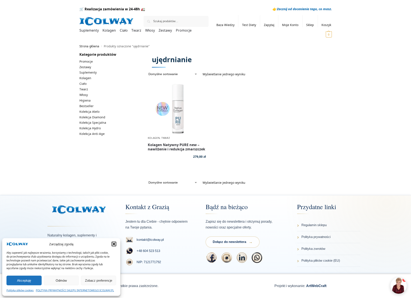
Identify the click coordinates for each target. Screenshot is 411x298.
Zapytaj (269, 25)
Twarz (165, 137)
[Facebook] (212, 258)
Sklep (310, 25)
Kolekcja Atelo (89, 112)
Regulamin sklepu (314, 225)
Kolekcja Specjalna (92, 122)
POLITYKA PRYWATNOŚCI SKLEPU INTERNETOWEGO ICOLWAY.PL (75, 290)
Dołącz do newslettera (229, 242)
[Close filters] (145, 55)
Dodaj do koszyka (177, 169)
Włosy (83, 95)
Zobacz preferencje (98, 280)
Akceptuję (24, 280)
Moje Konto (290, 25)
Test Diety (249, 25)
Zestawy (85, 67)
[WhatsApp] (257, 258)
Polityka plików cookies (20, 290)
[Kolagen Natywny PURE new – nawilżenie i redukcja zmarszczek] (177, 109)
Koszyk (326, 25)
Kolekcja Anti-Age (92, 134)
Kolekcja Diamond (92, 117)
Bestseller (86, 106)
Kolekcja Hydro (90, 128)
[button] (114, 244)
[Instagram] (227, 258)
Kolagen (154, 137)
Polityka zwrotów (313, 248)
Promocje (86, 61)
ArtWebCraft (316, 286)
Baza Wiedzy (225, 25)
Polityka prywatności (316, 237)
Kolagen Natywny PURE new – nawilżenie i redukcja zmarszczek (176, 147)
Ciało (83, 84)
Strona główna (89, 46)
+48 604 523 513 (148, 251)
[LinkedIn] (242, 258)
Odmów (61, 280)
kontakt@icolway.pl (150, 239)
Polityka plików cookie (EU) (320, 260)
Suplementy (88, 72)
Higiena (85, 100)
